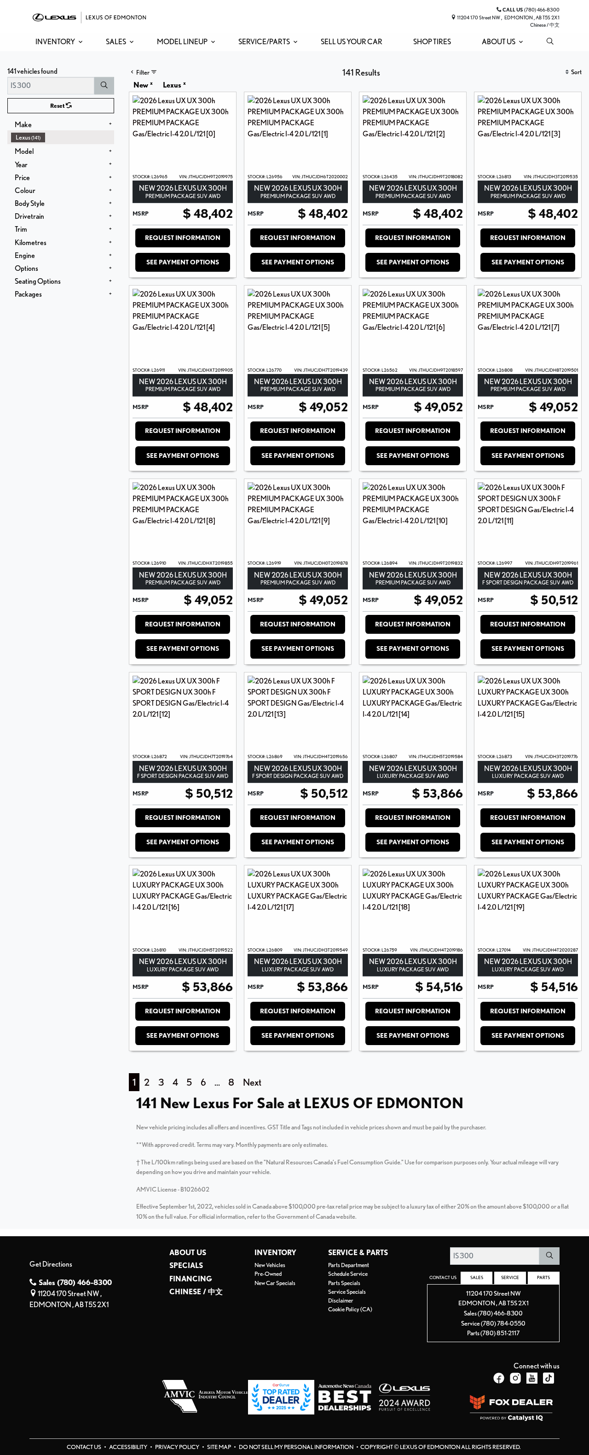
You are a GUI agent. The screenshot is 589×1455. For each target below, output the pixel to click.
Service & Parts (358, 1253)
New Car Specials (274, 1283)
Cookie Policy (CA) (350, 1309)
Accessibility (128, 1446)
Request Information (182, 237)
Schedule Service (348, 1273)
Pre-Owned (268, 1273)
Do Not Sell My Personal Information (296, 1446)
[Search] (104, 85)
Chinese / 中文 (545, 25)
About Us (187, 1253)
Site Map (219, 1446)
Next (252, 1082)
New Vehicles (269, 1265)
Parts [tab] (543, 1277)
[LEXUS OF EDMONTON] (89, 16)
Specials (186, 1266)
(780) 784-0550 (503, 1323)
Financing (190, 1279)
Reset (58, 105)
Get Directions (50, 1264)
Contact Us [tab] (442, 1277)
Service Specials (347, 1291)
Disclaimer (340, 1300)
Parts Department (348, 1265)
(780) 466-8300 (500, 1313)
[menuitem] (62, 137)
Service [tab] (510, 1277)
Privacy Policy (177, 1446)
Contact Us (84, 1446)
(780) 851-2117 (500, 1333)
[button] (57, 42)
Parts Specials (344, 1283)
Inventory (275, 1253)
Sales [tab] (476, 1277)
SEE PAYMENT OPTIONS (182, 262)
